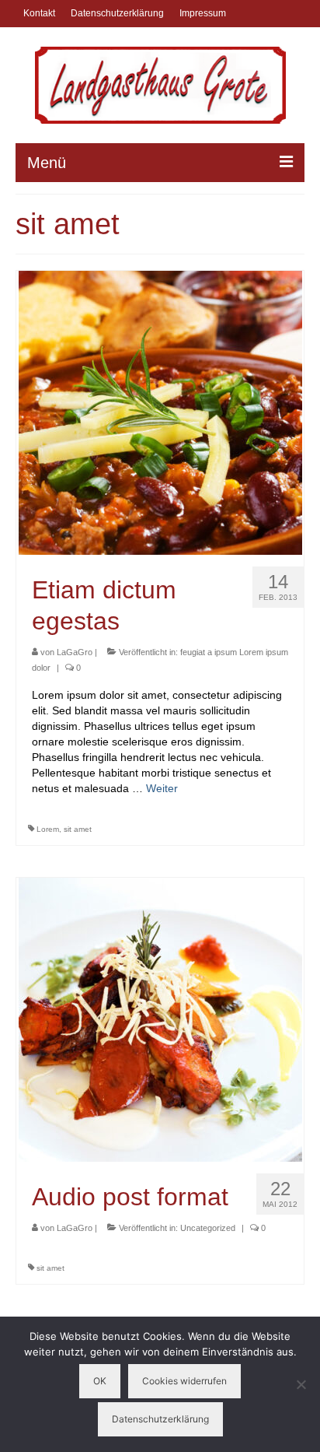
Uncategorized (207, 1228)
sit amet (78, 829)
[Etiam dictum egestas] (160, 411)
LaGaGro (74, 652)
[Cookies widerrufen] (300, 1384)
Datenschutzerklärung (160, 1419)
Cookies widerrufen (184, 1381)
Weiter (162, 788)
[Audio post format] (160, 1018)
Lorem (48, 829)
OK (99, 1381)
